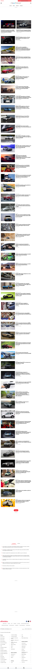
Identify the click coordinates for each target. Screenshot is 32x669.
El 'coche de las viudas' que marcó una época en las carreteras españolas (23, 195)
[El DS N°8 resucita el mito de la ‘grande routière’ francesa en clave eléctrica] (8, 336)
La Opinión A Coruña (3, 662)
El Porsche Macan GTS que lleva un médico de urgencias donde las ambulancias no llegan (22, 77)
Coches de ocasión (24, 644)
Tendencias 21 (24, 657)
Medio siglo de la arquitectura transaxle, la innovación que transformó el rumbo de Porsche (23, 343)
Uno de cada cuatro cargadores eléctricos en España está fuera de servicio (22, 304)
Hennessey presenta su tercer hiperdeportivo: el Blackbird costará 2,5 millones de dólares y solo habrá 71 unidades (23, 433)
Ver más (16, 510)
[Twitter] (28, 621)
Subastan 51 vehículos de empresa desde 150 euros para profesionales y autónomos (23, 412)
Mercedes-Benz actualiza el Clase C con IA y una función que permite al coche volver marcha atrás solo (23, 146)
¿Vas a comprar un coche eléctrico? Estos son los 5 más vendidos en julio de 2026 (23, 442)
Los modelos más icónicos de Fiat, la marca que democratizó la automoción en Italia (23, 205)
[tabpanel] (16, 558)
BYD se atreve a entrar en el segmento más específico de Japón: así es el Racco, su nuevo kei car (23, 501)
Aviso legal (18, 623)
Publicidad (15, 623)
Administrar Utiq (28, 625)
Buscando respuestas (24, 660)
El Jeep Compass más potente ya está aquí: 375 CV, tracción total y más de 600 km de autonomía (23, 235)
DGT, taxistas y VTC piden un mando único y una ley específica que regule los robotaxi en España (23, 136)
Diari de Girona (2, 636)
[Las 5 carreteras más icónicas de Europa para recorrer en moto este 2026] (8, 355)
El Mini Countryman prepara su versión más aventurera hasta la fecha (23, 264)
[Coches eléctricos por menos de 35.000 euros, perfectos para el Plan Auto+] (8, 385)
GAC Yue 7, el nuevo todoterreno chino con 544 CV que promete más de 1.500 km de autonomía (23, 215)
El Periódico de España (3, 650)
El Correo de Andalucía (3, 642)
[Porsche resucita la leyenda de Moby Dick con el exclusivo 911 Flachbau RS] (23, 24)
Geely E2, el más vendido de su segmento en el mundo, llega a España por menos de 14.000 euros (23, 471)
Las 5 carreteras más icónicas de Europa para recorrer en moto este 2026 (23, 353)
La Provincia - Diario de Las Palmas (14, 640)
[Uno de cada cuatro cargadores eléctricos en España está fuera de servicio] (8, 306)
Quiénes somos (4, 623)
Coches (11, 5)
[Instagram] (30, 621)
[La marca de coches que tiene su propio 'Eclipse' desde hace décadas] (8, 257)
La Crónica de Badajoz (3, 659)
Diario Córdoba (2, 638)
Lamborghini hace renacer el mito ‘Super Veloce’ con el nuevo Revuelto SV (23, 126)
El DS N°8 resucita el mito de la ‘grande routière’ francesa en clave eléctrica (23, 333)
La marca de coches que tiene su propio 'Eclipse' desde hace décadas (23, 254)
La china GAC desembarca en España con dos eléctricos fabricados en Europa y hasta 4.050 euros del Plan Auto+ (23, 97)
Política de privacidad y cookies (25, 623)
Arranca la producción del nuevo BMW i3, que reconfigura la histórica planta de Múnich (23, 323)
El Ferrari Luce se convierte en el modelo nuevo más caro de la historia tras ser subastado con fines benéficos (23, 176)
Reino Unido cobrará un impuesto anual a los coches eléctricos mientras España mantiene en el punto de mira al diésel (23, 481)
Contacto (9, 623)
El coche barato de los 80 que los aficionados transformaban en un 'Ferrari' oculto (22, 67)
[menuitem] (8, 668)
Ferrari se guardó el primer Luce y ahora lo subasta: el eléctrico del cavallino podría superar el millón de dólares (23, 461)
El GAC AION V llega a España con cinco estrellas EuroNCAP (23, 274)
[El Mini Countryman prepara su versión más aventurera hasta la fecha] (8, 267)
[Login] (31, 3)
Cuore (12, 662)
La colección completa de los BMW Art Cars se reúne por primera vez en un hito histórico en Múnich (8, 31)
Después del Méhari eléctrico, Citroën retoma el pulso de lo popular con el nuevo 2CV (23, 38)
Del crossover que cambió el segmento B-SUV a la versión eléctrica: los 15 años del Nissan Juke (23, 294)
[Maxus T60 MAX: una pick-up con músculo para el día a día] (8, 404)
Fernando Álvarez (19, 32)
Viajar (22, 636)
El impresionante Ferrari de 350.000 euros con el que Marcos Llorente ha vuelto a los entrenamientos (23, 166)
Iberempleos (23, 650)
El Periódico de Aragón (3, 647)
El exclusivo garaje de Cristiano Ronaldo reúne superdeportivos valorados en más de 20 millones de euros (23, 422)
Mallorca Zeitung (13, 644)
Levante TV (12, 655)
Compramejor (23, 647)
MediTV (12, 657)
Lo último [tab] (18, 543)
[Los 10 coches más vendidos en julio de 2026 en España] (8, 493)
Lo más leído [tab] (14, 543)
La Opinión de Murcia (14, 636)
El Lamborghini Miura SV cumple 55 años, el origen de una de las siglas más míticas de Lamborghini (23, 284)
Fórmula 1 (23, 649)
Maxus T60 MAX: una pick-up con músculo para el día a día (22, 402)
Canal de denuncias (11, 625)
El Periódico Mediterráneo (3, 653)
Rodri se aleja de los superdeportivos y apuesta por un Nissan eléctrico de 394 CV (23, 58)
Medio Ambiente (24, 654)
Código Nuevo (24, 646)
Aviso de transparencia (22, 625)
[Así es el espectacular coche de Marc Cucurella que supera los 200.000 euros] (8, 316)
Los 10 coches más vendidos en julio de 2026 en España (23, 491)
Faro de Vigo (2, 656)
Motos (14, 5)
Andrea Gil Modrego (18, 40)
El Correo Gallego (2, 644)
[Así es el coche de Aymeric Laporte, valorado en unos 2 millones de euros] (8, 454)
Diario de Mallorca (2, 641)
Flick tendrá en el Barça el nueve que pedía (8, 565)
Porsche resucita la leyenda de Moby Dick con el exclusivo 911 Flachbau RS (23, 31)
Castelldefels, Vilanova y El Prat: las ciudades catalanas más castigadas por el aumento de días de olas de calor (16, 559)
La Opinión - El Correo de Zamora (14, 638)
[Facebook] (26, 621)
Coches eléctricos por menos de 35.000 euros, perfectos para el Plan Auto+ (23, 383)
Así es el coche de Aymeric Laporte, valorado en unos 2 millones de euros (23, 451)
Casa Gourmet (23, 643)
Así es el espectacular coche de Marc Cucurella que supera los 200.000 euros (23, 314)
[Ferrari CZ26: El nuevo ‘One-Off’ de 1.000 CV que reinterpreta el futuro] (8, 119)
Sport (11, 647)
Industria (17, 5)
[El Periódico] (4, 621)
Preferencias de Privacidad (5, 625)
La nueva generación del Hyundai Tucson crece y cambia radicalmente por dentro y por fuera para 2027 (23, 87)
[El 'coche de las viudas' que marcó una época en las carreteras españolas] (8, 198)
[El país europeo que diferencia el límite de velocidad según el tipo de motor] (8, 227)
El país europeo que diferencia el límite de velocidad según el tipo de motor (23, 225)
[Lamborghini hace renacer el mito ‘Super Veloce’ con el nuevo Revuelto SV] (8, 129)
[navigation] (16, 668)
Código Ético (16, 625)
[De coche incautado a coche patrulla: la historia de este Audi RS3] (8, 188)
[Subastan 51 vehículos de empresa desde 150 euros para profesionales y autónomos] (8, 414)
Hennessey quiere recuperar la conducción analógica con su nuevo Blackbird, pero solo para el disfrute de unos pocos (23, 374)
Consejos (21, 5)
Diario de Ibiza (2, 639)
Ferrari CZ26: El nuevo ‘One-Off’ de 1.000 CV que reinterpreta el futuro (22, 117)
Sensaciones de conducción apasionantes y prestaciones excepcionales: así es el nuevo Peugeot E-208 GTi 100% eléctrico (23, 157)
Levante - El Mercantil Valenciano (14, 642)
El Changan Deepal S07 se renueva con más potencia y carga (23, 363)
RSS (11, 623)
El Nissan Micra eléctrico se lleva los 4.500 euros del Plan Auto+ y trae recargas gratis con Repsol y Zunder (23, 107)
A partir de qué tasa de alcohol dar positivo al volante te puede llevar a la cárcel (23, 245)
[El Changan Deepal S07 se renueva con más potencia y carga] (8, 365)
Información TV (13, 654)
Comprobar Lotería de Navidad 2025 (25, 652)
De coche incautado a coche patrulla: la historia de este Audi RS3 (23, 186)
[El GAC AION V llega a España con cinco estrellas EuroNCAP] (8, 276)
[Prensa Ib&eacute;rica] (28, 628)
